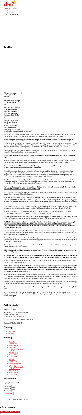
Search (7, 12)
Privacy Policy (13, 353)
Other (18, 412)
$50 (13, 412)
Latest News (13, 356)
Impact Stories (13, 354)
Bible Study (12, 347)
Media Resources (14, 351)
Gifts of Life (12, 331)
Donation (11, 333)
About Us (12, 342)
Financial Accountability (16, 349)
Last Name (7, 388)
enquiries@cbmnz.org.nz (16, 316)
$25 (8, 412)
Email (6, 390)
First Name (8, 386)
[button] (35, 10)
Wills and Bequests (15, 345)
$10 (3, 412)
